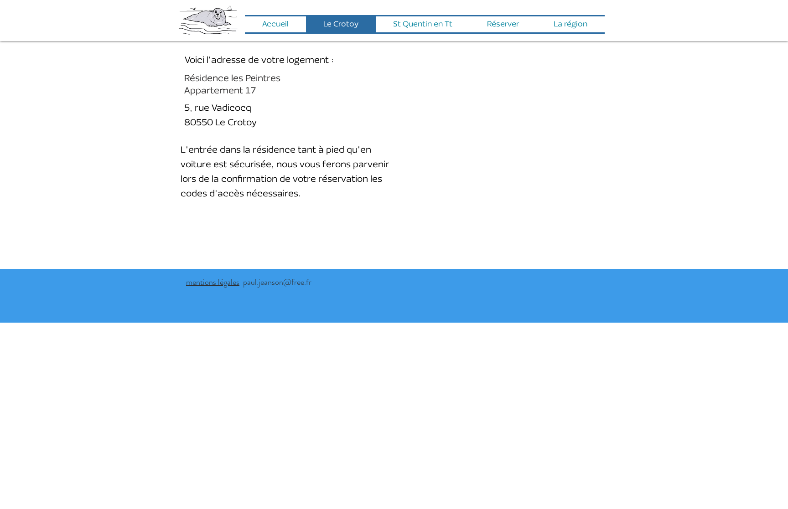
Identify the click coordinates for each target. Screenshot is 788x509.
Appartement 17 (220, 91)
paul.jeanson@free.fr (275, 282)
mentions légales (212, 282)
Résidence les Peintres (232, 79)
